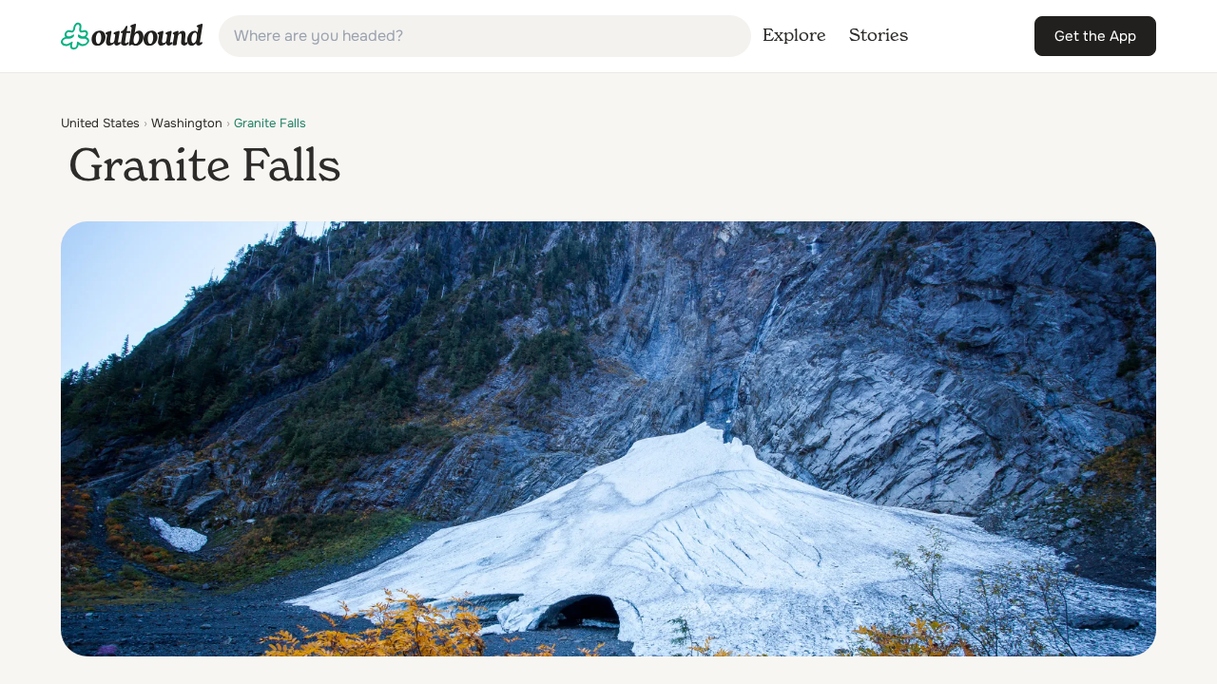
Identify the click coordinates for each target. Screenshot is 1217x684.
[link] (132, 36)
